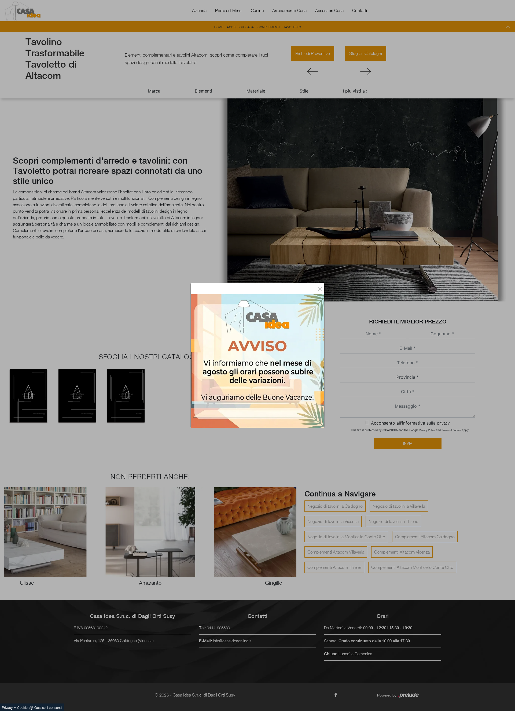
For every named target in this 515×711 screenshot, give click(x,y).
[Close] (320, 288)
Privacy (7, 707)
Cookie (22, 707)
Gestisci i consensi (48, 707)
